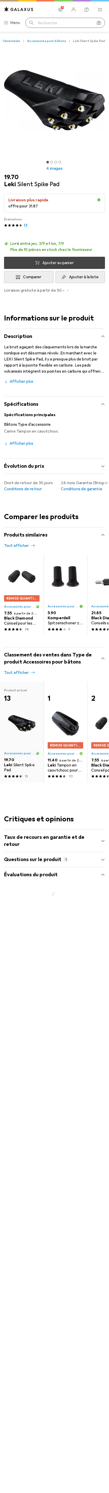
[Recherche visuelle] (99, 23)
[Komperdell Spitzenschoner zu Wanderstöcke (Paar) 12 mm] (65, 595)
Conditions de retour (23, 489)
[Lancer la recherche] (31, 23)
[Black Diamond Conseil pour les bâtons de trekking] (22, 595)
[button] (54, 247)
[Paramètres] (60, 10)
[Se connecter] (73, 10)
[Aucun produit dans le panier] (100, 10)
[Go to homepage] (18, 9)
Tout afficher (16, 545)
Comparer (32, 277)
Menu (15, 22)
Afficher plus (21, 381)
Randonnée (11, 41)
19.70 (11, 177)
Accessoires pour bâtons (46, 41)
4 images (54, 168)
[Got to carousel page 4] (60, 162)
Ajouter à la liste (84, 277)
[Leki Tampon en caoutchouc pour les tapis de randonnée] (65, 732)
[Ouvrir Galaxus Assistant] (87, 10)
